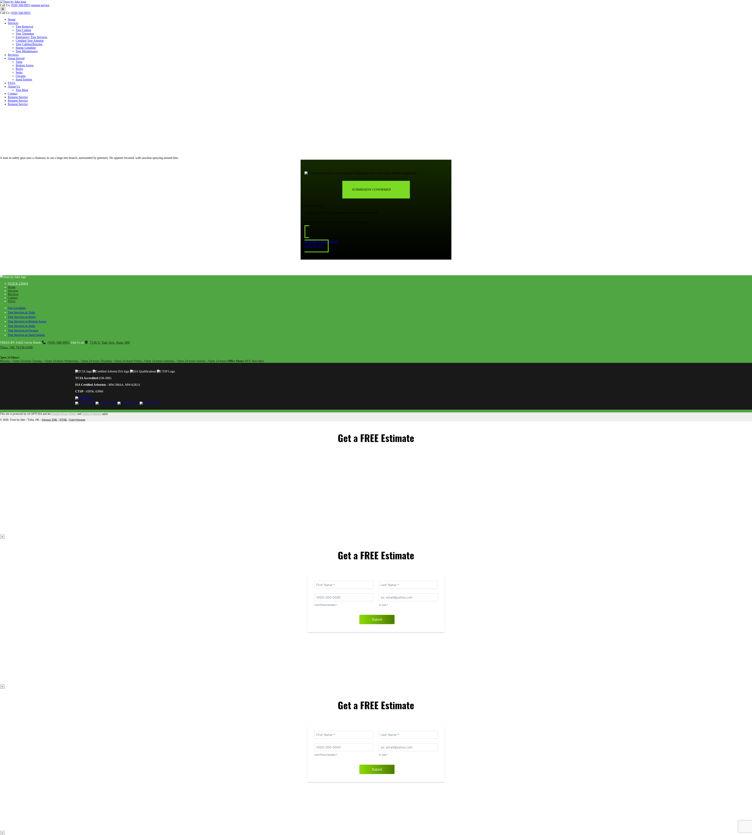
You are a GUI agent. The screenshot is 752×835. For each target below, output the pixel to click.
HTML (63, 419)
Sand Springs (24, 79)
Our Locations (17, 308)
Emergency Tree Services (31, 37)
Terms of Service (91, 413)
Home (11, 19)
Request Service (18, 97)
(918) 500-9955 (20, 5)
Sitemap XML (49, 419)
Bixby (19, 69)
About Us (14, 86)
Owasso (21, 76)
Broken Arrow (25, 65)
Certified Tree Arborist (29, 40)
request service (40, 5)
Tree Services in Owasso (23, 330)
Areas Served (16, 58)
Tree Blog (22, 90)
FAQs (11, 83)
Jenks (19, 72)
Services (13, 23)
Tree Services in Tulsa (21, 312)
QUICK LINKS (18, 283)
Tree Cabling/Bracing (29, 44)
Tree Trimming (25, 33)
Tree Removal (24, 26)
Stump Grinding (26, 47)
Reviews (13, 54)
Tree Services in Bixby (22, 317)
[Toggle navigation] (2, 9)
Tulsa (19, 61)
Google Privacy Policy (64, 413)
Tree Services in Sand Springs (26, 335)
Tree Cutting (23, 30)
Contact (12, 93)
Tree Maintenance (27, 51)
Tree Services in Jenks (21, 326)
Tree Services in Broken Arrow (27, 321)
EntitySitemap (77, 419)
